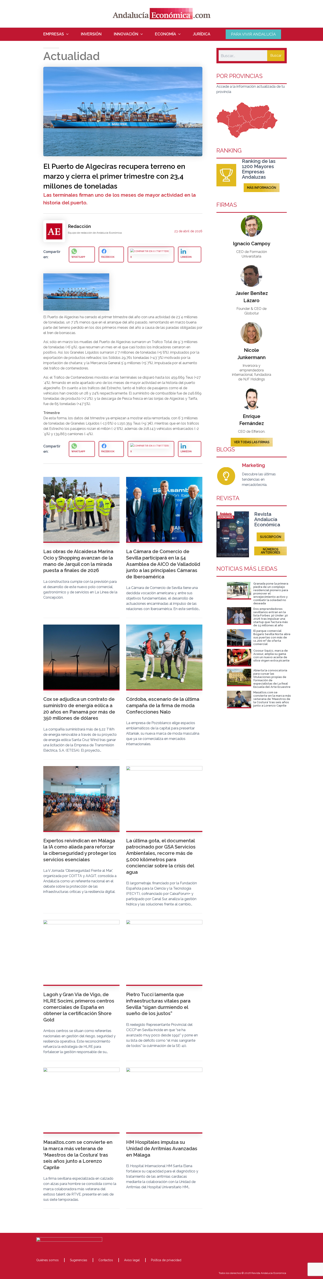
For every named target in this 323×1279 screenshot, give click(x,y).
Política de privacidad (166, 1260)
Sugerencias (78, 1260)
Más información (261, 187)
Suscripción (270, 537)
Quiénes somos (47, 1260)
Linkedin (186, 257)
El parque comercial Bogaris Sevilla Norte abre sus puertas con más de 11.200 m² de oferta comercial (271, 637)
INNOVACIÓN (126, 34)
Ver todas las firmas (251, 442)
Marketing (253, 465)
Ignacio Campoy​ (251, 243)
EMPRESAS (53, 34)
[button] (66, 34)
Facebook (107, 257)
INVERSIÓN (91, 34)
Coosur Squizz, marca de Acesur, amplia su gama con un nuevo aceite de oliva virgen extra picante (271, 655)
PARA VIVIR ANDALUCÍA (253, 34)
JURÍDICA (201, 34)
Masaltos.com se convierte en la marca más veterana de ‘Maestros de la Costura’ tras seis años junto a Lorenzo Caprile (272, 699)
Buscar (275, 55)
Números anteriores (270, 551)
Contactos (105, 1260)
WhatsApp (78, 257)
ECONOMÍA (165, 34)
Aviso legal (132, 1260)
